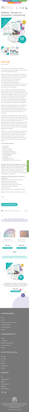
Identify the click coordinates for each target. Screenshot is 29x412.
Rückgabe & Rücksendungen (7, 343)
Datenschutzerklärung (5, 324)
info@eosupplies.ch (5, 379)
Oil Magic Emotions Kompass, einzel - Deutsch (7, 240)
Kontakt (11, 2)
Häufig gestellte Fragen (6, 345)
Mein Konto (23, 0)
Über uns (3, 317)
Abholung (3, 347)
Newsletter (3, 363)
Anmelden (15, 0)
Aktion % (3, 361)
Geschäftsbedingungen (6, 327)
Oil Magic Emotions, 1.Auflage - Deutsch (21, 240)
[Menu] (16, 8)
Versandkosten (4, 340)
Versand (3, 338)
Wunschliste (3, 358)
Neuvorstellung (4, 365)
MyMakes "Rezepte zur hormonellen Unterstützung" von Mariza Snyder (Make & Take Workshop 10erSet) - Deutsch (13, 14)
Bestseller (3, 368)
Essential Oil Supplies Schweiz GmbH (9, 322)
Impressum (3, 329)
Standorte (17, 2)
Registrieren (6, 0)
